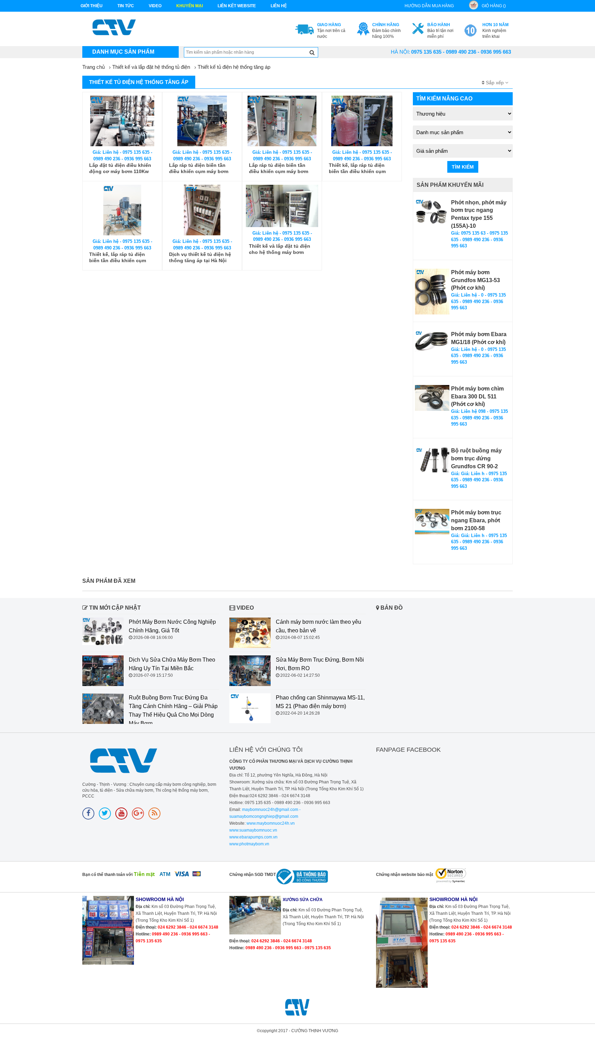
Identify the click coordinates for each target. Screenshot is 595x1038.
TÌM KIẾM (463, 167)
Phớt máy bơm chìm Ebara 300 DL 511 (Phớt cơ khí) (477, 396)
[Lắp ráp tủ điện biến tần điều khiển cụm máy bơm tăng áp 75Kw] (202, 121)
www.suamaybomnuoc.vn (253, 830)
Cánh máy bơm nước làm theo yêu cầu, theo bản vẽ (318, 626)
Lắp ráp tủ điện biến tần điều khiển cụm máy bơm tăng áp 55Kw (278, 168)
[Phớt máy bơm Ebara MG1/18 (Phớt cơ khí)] (432, 341)
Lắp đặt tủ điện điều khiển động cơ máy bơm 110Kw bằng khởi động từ (120, 168)
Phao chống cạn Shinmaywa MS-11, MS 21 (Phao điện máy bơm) (320, 702)
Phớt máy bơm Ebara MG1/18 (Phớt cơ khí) (479, 338)
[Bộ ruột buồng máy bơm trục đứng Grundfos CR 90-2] (432, 459)
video (155, 5)
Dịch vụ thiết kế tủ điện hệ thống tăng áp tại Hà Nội (200, 257)
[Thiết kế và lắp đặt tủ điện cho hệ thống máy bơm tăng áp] (282, 206)
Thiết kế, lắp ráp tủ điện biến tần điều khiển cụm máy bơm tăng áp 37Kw (357, 168)
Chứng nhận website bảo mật (404, 874)
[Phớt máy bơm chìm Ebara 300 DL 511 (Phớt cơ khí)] (432, 398)
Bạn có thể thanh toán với (107, 874)
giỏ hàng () (494, 5)
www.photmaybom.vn (249, 844)
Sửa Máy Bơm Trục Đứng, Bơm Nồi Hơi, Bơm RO (320, 664)
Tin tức (125, 5)
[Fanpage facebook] (88, 813)
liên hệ (279, 5)
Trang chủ (93, 67)
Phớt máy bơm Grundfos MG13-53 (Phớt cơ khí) (475, 280)
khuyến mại (189, 5)
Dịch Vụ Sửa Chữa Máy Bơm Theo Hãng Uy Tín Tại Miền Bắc (172, 664)
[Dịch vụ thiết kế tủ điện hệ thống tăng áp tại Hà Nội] (202, 210)
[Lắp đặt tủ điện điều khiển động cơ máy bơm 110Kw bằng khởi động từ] (122, 121)
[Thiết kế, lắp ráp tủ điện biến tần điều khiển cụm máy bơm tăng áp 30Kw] (122, 210)
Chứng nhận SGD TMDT (252, 874)
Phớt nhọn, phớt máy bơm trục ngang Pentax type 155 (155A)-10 (479, 214)
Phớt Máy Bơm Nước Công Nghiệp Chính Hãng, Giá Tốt (172, 626)
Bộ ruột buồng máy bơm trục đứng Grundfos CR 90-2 (476, 458)
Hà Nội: (400, 52)
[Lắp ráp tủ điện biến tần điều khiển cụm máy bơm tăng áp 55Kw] (282, 121)
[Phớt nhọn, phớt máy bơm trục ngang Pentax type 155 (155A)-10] (432, 212)
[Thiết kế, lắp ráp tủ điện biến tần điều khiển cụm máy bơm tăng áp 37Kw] (362, 121)
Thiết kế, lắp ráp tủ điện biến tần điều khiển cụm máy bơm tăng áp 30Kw (117, 258)
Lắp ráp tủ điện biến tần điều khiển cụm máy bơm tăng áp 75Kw (198, 168)
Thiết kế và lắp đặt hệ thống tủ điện (151, 67)
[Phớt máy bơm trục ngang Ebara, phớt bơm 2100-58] (432, 521)
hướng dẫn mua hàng (429, 5)
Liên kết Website (237, 5)
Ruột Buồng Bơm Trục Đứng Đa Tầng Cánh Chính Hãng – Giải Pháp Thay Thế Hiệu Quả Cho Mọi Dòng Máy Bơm (173, 710)
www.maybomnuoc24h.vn (270, 823)
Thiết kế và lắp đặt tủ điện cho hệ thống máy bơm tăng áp (279, 249)
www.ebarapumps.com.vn (253, 837)
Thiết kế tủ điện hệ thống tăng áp (234, 67)
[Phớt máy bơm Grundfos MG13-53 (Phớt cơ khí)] (432, 291)
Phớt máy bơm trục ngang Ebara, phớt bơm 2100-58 (476, 520)
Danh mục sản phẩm (123, 52)
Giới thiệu (92, 5)
